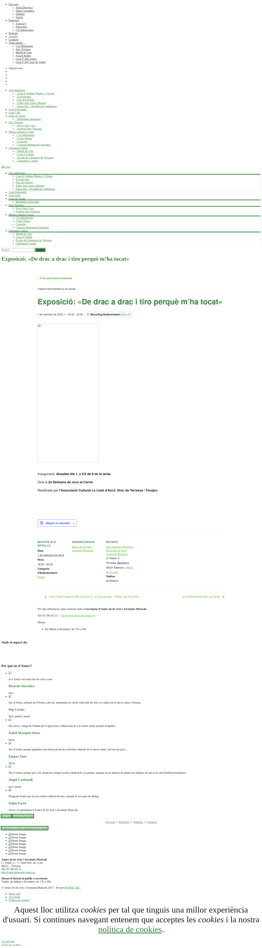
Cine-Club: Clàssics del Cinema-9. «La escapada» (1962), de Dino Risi (93, 596)
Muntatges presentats (27, 201)
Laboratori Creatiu (26, 243)
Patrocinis (21, 26)
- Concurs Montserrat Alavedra (33, 144)
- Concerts (21, 141)
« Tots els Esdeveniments (55, 278)
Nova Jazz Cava (25, 208)
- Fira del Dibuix (25, 99)
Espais (19, 17)
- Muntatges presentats (28, 119)
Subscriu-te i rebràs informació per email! (24, 828)
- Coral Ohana (24, 138)
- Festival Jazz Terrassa (29, 128)
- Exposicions (23, 96)
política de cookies (130, 929)
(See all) (126, 314)
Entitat (41, 577)
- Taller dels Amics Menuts (31, 103)
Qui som (13, 4)
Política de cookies (19, 900)
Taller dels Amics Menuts (30, 185)
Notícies (13, 33)
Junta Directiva (24, 7)
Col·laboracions (25, 30)
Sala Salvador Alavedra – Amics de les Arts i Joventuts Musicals (120, 550)
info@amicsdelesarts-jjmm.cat (78, 615)
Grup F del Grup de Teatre (31, 62)
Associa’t (21, 23)
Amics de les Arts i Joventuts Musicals (82, 548)
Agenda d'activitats (22, 816)
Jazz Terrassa (23, 49)
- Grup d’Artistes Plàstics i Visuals (35, 93)
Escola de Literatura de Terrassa (34, 240)
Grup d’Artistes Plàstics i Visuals (34, 176)
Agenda (13, 36)
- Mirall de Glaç (25, 151)
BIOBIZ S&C (73, 887)
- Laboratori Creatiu (27, 160)
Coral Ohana (23, 221)
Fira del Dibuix (24, 182)
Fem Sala (6, 816)
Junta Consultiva (25, 10)
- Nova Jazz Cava (26, 125)
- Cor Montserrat (25, 135)
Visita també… (17, 42)
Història (20, 14)
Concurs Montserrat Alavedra (32, 227)
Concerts (21, 224)
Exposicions (22, 179)
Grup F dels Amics (26, 58)
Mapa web (14, 893)
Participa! (14, 20)
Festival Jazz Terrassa (28, 211)
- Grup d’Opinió (25, 154)
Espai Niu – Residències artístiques (35, 188)
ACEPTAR (8, 941)
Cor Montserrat (24, 46)
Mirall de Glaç (24, 52)
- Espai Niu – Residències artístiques (36, 106)
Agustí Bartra (23, 55)
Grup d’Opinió (24, 237)
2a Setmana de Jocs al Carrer (202, 596)
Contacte (14, 39)
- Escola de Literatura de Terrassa (34, 157)
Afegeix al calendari (58, 523)
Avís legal (14, 896)
